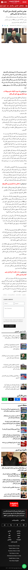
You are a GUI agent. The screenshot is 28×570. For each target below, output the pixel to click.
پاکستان (11, 6)
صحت (9, 537)
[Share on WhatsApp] (7, 26)
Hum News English (14, 560)
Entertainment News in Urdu (14, 555)
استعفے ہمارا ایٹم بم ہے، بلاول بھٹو (11, 184)
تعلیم (19, 537)
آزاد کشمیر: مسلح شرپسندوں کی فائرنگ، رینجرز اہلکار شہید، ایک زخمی (10, 357)
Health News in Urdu (14, 558)
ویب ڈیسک (24, 25)
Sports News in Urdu (14, 548)
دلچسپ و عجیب (14, 542)
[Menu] (26, 7)
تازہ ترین (16, 6)
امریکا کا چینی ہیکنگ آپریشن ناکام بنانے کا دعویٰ (10, 377)
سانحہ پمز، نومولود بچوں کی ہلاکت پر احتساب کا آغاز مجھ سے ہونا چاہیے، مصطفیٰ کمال (11, 347)
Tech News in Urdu (14, 553)
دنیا (8, 6)
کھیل (9, 535)
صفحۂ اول (21, 6)
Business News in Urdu (14, 550)
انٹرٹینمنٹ (19, 540)
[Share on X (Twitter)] (5, 26)
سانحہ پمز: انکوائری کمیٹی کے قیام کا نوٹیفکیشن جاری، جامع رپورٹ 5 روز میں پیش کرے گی (10, 367)
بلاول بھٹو (23, 294)
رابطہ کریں (23, 520)
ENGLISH (24, 2)
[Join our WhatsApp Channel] (24, 566)
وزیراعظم (5, 294)
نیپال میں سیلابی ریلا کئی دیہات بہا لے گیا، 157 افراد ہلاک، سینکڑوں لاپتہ (11, 337)
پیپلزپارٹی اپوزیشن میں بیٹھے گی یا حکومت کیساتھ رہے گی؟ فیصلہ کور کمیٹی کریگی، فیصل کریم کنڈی (11, 387)
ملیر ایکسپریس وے (11, 294)
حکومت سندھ (18, 294)
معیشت (18, 535)
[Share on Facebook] (2, 26)
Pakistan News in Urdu (14, 545)
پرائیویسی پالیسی (15, 520)
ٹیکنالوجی (9, 540)
